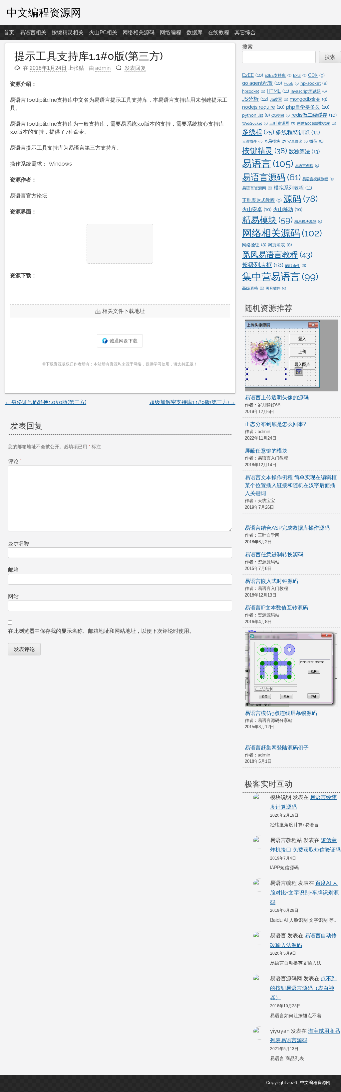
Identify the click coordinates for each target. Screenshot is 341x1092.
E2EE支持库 (278, 75)
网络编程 (170, 32)
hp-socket (313, 83)
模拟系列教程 (293, 188)
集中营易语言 (280, 276)
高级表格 (253, 288)
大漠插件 (252, 141)
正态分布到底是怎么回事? (275, 424)
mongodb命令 (308, 99)
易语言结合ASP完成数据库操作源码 (287, 528)
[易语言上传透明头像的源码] (291, 357)
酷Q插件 (295, 265)
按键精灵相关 (68, 32)
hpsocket (253, 91)
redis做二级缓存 (314, 115)
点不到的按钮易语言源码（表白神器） (303, 988)
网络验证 (254, 244)
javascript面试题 (309, 91)
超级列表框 (262, 264)
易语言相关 (33, 32)
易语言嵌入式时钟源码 (271, 581)
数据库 (194, 32)
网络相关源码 (139, 32)
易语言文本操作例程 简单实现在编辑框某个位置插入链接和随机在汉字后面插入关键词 (291, 485)
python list (256, 115)
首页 (9, 32)
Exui (299, 75)
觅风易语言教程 (277, 254)
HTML (278, 91)
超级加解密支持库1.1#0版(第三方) (192, 402)
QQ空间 (280, 115)
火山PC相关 (103, 32)
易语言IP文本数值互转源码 (276, 608)
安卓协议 (297, 141)
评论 (15, 461)
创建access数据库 (316, 123)
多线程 (258, 132)
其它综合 (245, 32)
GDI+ (316, 75)
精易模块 (267, 220)
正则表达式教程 (262, 200)
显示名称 (18, 543)
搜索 (247, 47)
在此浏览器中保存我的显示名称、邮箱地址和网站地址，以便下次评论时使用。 (101, 631)
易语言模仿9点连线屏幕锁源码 (281, 713)
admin (103, 68)
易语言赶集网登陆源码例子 (277, 748)
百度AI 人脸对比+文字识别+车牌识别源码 (304, 892)
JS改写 (279, 99)
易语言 (267, 163)
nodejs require (263, 107)
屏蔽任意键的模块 (266, 451)
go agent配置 (262, 83)
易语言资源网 (257, 188)
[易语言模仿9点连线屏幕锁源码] (291, 669)
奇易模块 (275, 141)
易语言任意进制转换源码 (274, 554)
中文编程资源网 (44, 12)
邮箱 (13, 570)
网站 (13, 596)
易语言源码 (271, 177)
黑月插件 (276, 288)
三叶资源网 (282, 123)
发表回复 (135, 68)
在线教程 (218, 32)
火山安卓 (256, 209)
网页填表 (280, 244)
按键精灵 (264, 150)
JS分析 (255, 99)
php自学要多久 (307, 107)
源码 (300, 198)
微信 (316, 141)
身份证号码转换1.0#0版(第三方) (45, 402)
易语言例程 (307, 166)
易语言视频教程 (318, 179)
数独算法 (304, 151)
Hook (291, 83)
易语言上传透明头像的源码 (277, 397)
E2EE (252, 75)
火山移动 (287, 209)
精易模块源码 (308, 221)
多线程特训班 (298, 132)
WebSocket (255, 123)
